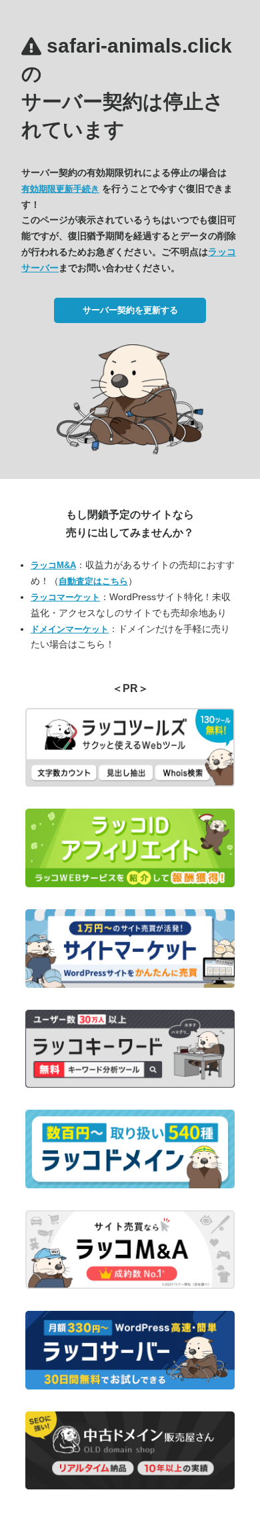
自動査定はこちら (93, 581)
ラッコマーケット (65, 597)
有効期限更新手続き (60, 189)
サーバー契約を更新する (130, 310)
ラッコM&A (53, 565)
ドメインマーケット (70, 629)
